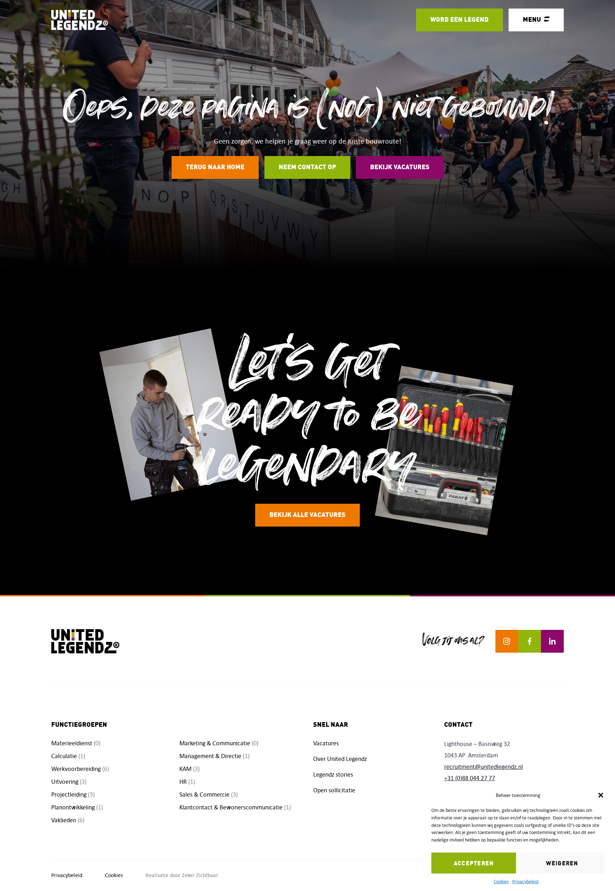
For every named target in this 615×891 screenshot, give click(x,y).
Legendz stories (333, 774)
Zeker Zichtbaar (200, 875)
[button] (600, 795)
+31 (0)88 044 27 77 (469, 778)
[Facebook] (529, 641)
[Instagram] (506, 641)
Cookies (501, 882)
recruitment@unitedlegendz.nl (483, 767)
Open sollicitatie (334, 790)
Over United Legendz (340, 759)
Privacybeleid (525, 882)
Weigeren (562, 863)
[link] (459, 20)
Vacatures (326, 743)
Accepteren (474, 863)
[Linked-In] (552, 641)
